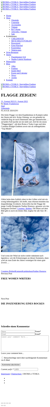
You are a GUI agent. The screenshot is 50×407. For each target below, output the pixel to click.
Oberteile (15, 20)
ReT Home (15, 29)
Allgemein (5, 108)
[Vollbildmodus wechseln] (5, 403)
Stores (8, 55)
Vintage (14, 27)
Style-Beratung (12, 52)
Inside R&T (16, 71)
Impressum (5, 374)
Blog (8, 64)
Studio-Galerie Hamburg (21, 59)
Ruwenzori (15, 43)
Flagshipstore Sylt (18, 57)
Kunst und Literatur (19, 73)
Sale (13, 34)
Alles (13, 66)
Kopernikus (16, 48)
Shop (8, 18)
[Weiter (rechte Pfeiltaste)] (5, 405)
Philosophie (11, 61)
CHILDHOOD (17, 39)
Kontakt (9, 80)
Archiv (14, 78)
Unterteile (15, 22)
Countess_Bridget (24, 208)
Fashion (14, 68)
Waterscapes (16, 50)
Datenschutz (16, 374)
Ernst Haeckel (17, 45)
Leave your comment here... (12, 353)
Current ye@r (7, 369)
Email (38, 334)
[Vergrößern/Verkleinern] (2, 403)
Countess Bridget (8, 271)
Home (8, 16)
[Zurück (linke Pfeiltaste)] (2, 405)
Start (3, 106)
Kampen (18, 271)
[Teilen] (7, 403)
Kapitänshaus (27, 271)
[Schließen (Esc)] (10, 403)
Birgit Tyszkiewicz (11, 104)
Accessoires (16, 25)
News (13, 75)
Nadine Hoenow (39, 271)
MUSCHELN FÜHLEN (21, 41)
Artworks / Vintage (19, 32)
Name (38, 331)
